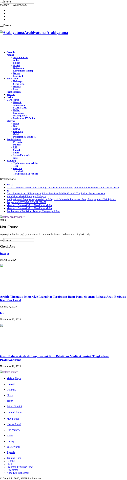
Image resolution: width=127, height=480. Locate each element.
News (15, 126)
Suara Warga (13, 446)
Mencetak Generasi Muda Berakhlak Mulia (29, 205)
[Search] (1, 2)
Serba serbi (12, 78)
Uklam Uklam (14, 412)
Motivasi (11, 94)
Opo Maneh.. (14, 429)
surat (15, 158)
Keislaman (18, 68)
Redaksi (11, 461)
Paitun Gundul (14, 406)
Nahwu (16, 129)
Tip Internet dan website (25, 163)
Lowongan (18, 113)
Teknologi (11, 160)
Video (10, 435)
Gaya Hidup (13, 100)
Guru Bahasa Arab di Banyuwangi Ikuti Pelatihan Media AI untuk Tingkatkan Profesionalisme (56, 193)
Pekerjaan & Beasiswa (24, 137)
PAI (15, 147)
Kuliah (16, 110)
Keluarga (17, 81)
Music (16, 123)
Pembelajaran (14, 92)
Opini (16, 134)
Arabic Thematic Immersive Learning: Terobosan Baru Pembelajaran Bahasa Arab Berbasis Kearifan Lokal (63, 187)
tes (8, 190)
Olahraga (18, 131)
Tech (15, 166)
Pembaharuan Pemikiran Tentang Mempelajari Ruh (33, 211)
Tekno (10, 400)
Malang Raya (20, 115)
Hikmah (17, 102)
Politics (17, 144)
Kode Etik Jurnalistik (18, 472)
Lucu (15, 89)
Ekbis (10, 395)
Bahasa (16, 73)
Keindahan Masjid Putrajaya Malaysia (26, 196)
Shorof (16, 150)
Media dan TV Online (24, 118)
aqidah (16, 63)
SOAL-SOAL (20, 108)
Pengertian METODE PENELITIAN (26, 202)
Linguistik (18, 76)
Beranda (11, 52)
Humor (17, 86)
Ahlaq (16, 60)
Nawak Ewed (14, 424)
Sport (16, 152)
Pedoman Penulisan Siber (20, 466)
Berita (10, 97)
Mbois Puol (13, 418)
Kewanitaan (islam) (23, 71)
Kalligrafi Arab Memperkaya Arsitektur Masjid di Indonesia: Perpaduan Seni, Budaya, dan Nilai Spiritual (61, 199)
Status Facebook (21, 155)
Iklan (9, 463)
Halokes (11, 384)
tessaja (10, 184)
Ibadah (16, 65)
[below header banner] (12, 216)
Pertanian (18, 142)
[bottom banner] (9, 372)
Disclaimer (12, 469)
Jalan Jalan (19, 105)
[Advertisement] (38, 43)
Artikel (10, 55)
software (17, 168)
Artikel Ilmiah (20, 57)
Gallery (10, 441)
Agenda (11, 452)
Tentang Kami (14, 458)
